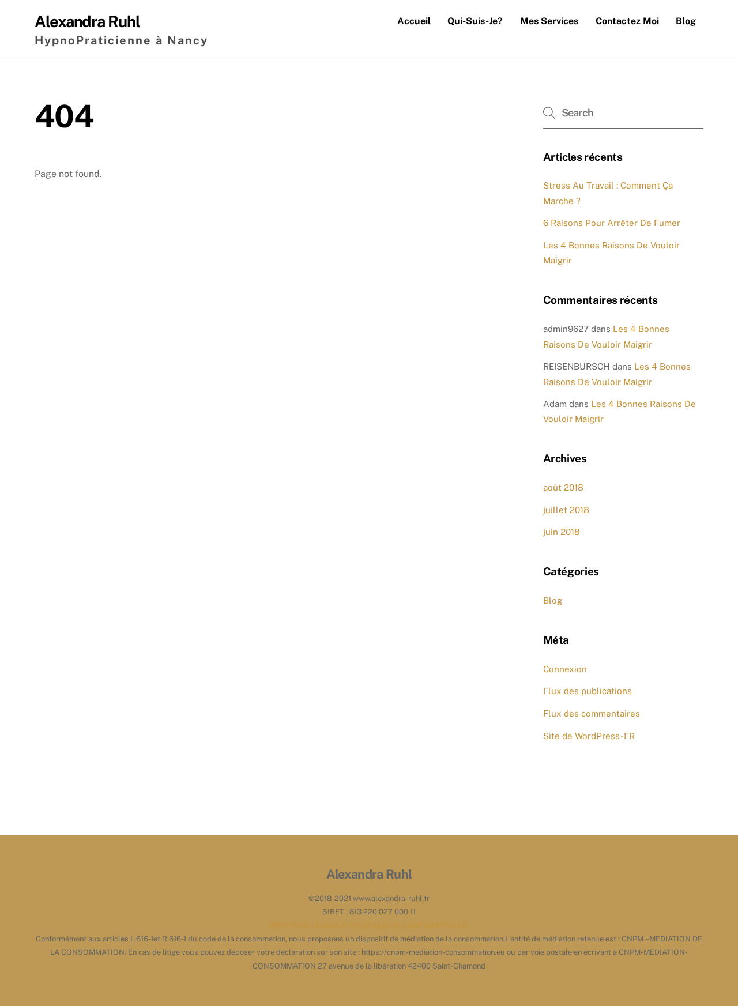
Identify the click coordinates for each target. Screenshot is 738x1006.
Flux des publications (587, 691)
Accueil (414, 21)
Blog (686, 21)
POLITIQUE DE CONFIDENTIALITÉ (409, 925)
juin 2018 (561, 532)
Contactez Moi (627, 21)
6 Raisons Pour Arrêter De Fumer (611, 223)
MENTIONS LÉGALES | (309, 925)
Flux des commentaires (591, 713)
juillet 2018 (566, 510)
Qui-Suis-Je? (475, 21)
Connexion (565, 669)
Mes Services (549, 21)
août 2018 (563, 487)
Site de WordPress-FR (589, 736)
